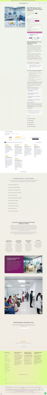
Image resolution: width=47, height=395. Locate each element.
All (5, 142)
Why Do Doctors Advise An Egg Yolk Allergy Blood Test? (33, 93)
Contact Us (6, 355)
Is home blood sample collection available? (23, 187)
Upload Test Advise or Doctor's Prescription (32, 29)
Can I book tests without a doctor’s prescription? (23, 192)
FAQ (5, 362)
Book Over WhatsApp (35, 39)
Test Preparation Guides (8, 361)
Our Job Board (6, 356)
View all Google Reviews (23, 346)
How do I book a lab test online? (23, 208)
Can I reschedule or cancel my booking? (23, 205)
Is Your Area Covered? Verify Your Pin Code (33, 19)
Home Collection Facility (33, 58)
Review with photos (9, 142)
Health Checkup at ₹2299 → (42, 390)
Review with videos (15, 142)
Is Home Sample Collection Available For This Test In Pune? (34, 100)
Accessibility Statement (8, 367)
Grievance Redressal (7, 369)
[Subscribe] (29, 328)
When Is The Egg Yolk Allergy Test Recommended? (33, 90)
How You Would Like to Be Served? (31, 22)
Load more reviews (23, 171)
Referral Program (7, 363)
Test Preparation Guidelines (38, 103)
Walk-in (29, 23)
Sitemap (6, 372)
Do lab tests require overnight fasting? (23, 184)
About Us (6, 357)
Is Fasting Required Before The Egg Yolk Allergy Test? (34, 97)
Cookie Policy (6, 368)
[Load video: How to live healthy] (23, 295)
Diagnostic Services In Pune (31, 105)
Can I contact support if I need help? (23, 211)
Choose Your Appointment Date (31, 26)
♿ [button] (1, 393)
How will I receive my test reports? (23, 195)
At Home (35, 24)
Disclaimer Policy (7, 366)
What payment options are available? (23, 200)
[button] (1, 3)
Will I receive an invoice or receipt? (23, 203)
